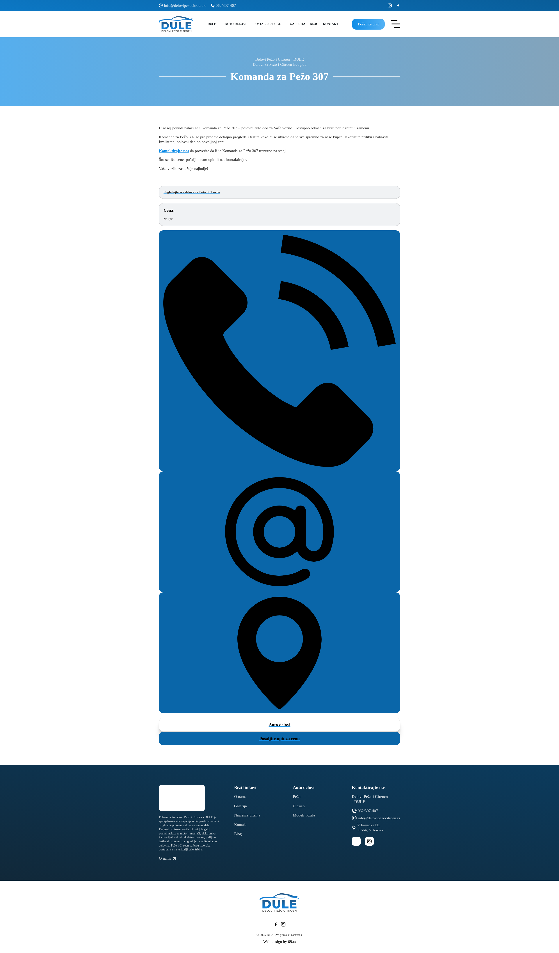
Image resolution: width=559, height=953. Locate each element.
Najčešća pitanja (247, 815)
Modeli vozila (304, 815)
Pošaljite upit (368, 24)
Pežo (297, 796)
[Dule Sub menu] (219, 24)
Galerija (297, 24)
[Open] (395, 24)
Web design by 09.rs (279, 941)
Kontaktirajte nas (174, 151)
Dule (212, 24)
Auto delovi (235, 24)
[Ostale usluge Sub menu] (284, 24)
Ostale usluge (268, 24)
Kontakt (330, 24)
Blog (314, 24)
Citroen (299, 806)
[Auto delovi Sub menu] (250, 24)
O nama (240, 796)
